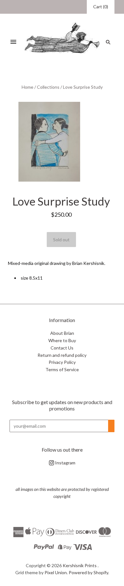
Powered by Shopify (88, 572)
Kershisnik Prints (80, 565)
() (100, 6)
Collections (48, 87)
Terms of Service (62, 369)
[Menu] (13, 42)
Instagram (64, 462)
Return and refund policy (62, 355)
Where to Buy (62, 340)
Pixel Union (56, 572)
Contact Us (62, 347)
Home (27, 87)
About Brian (62, 333)
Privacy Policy (62, 362)
